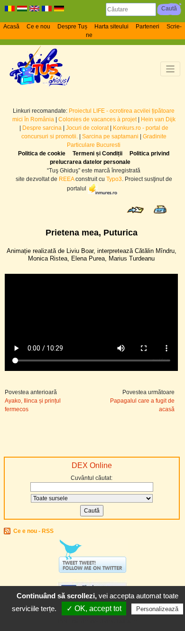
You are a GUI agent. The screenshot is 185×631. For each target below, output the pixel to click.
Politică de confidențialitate (97, 621)
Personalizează (157, 609)
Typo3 (114, 179)
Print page (160, 209)
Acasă (11, 26)
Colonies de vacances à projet (97, 119)
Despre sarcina (42, 128)
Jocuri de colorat (88, 128)
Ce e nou (38, 26)
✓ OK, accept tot (93, 608)
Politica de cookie (41, 153)
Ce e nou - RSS (33, 531)
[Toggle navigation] (170, 69)
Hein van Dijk (158, 119)
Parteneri (147, 26)
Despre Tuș (72, 26)
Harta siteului (111, 26)
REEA (66, 179)
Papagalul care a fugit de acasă (142, 405)
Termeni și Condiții (97, 153)
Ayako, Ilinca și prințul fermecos (33, 405)
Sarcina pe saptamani (110, 136)
